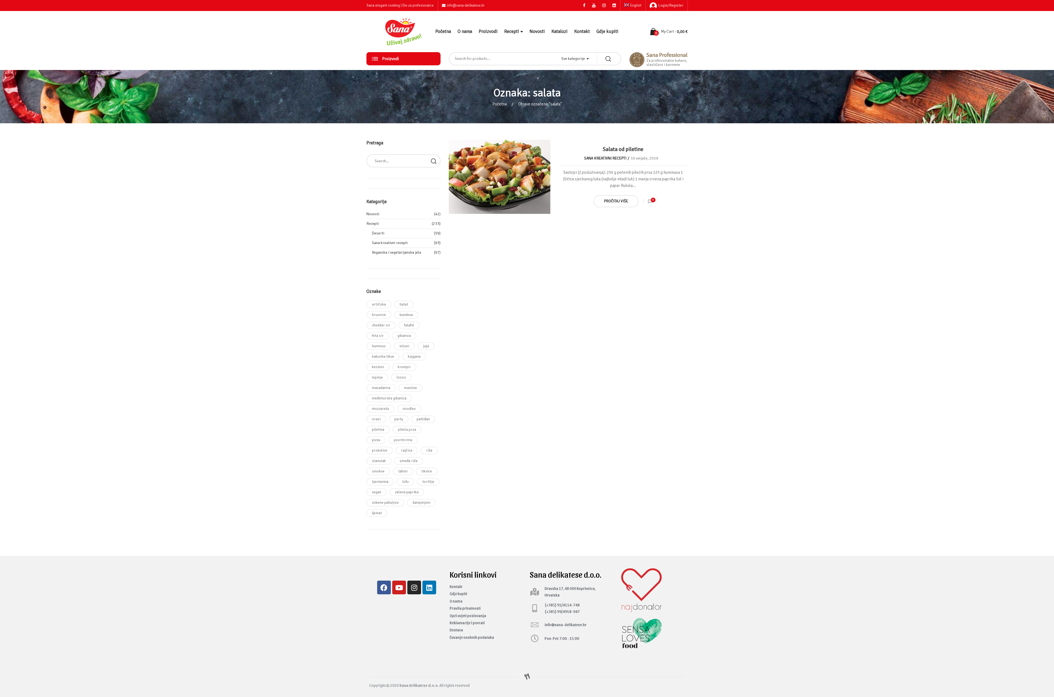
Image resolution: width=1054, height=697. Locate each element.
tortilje (428, 481)
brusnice (379, 314)
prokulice (379, 450)
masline (410, 387)
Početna (443, 31)
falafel (409, 325)
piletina (378, 429)
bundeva (406, 314)
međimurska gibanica (389, 398)
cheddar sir (381, 325)
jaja (426, 346)
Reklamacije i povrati (467, 622)
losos (401, 377)
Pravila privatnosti (465, 608)
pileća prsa (407, 429)
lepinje (377, 377)
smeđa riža (408, 460)
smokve (378, 471)
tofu (405, 481)
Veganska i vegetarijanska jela (396, 252)
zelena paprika (407, 492)
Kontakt (582, 31)
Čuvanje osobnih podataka (472, 637)
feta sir (378, 335)
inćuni (404, 346)
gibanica (404, 335)
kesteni (378, 367)
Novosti (537, 31)
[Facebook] (384, 587)
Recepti (511, 31)
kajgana (414, 356)
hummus (379, 346)
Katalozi (559, 31)
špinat (377, 513)
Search (434, 160)
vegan (376, 492)
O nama (465, 31)
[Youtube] (399, 587)
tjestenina (380, 481)
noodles (409, 408)
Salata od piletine (623, 149)
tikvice (426, 471)
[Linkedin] (429, 587)
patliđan (423, 419)
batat (404, 304)
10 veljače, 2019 (644, 158)
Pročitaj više (616, 201)
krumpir (404, 367)
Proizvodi (488, 31)
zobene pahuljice (385, 502)
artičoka (379, 304)
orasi (376, 419)
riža (429, 450)
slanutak (379, 460)
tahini (403, 471)
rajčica (406, 450)
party (398, 419)
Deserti (378, 233)
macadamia (381, 387)
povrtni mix (403, 440)
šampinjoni (421, 502)
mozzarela (380, 408)
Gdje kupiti (607, 31)
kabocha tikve (383, 356)
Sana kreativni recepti (605, 158)
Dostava (456, 630)
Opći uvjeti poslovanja (468, 615)
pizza (376, 440)
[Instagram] (414, 587)
